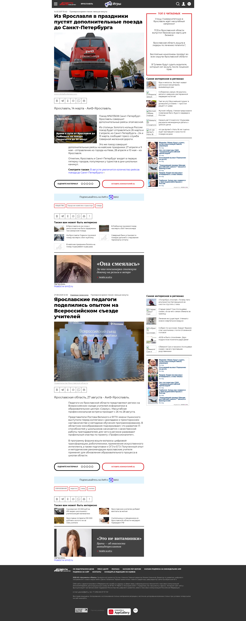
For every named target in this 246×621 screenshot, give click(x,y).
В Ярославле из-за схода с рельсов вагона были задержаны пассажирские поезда (81, 228)
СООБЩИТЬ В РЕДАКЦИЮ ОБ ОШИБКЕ (119, 572)
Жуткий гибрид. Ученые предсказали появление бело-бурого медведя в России (175, 113)
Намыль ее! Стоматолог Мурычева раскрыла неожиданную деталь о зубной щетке (174, 122)
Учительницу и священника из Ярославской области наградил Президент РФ (125, 520)
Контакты (96, 572)
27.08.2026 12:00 (61, 295)
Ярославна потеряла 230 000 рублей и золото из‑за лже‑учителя (79, 520)
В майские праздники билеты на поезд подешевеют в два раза (80, 245)
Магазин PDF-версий (132, 569)
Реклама (115, 569)
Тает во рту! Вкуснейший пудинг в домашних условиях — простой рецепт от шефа (174, 103)
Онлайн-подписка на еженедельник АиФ (162, 569)
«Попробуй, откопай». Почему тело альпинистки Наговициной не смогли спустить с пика (174, 302)
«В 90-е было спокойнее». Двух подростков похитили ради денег (174, 338)
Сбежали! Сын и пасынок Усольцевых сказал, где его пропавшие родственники (175, 349)
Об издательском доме (83, 569)
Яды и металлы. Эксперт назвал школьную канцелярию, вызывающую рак (173, 84)
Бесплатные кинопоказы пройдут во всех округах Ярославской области (169, 55)
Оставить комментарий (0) (123, 184)
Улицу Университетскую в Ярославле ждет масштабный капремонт (169, 21)
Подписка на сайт (81, 572)
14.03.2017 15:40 (60, 12)
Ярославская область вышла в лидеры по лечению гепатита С (169, 44)
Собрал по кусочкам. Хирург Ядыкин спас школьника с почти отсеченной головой (175, 330)
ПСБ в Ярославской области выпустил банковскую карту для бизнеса (169, 32)
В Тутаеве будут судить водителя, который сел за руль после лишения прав (169, 67)
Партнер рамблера (97, 610)
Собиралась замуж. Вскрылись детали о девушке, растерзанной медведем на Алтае (173, 94)
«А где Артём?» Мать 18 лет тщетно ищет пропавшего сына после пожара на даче (174, 131)
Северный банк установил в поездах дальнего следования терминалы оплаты (124, 237)
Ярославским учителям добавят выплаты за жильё (125, 510)
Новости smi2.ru (63, 286)
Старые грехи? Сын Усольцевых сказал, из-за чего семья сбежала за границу (174, 311)
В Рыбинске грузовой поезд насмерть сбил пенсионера (123, 227)
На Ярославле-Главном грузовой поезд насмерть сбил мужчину (81, 236)
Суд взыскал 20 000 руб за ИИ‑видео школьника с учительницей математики (78, 511)
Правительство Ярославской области (71, 383)
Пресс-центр (102, 569)
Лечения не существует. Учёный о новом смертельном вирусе (173, 319)
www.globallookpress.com (65, 94)
